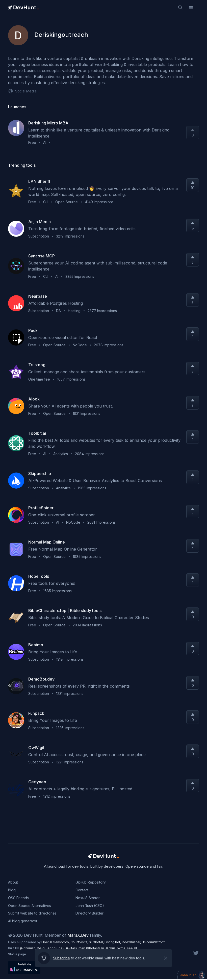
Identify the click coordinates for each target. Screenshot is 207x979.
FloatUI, (47, 942)
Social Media (26, 91)
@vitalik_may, (76, 948)
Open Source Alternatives (29, 905)
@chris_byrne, (116, 948)
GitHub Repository (90, 882)
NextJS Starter (87, 898)
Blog (12, 890)
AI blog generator (22, 921)
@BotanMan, (96, 948)
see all (132, 948)
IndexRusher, (132, 942)
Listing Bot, (113, 942)
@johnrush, (28, 948)
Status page (17, 954)
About (13, 882)
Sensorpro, (61, 942)
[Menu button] (191, 8)
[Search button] (180, 7)
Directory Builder (89, 913)
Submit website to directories (32, 913)
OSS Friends (18, 898)
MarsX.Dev (78, 935)
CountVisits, (79, 942)
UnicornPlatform (154, 942)
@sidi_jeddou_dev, (51, 948)
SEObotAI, (97, 942)
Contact (81, 890)
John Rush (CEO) (89, 905)
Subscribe (61, 958)
